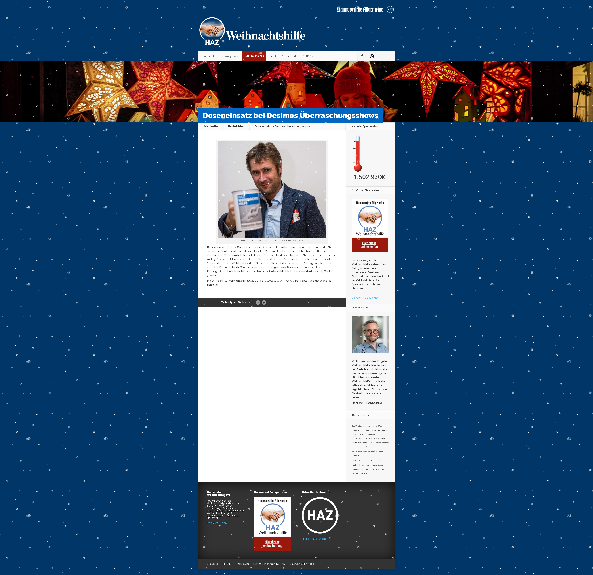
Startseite (211, 126)
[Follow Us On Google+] (371, 56)
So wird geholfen (230, 56)
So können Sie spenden (365, 297)
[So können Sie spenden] (370, 251)
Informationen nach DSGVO (269, 563)
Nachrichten (210, 56)
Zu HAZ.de (308, 56)
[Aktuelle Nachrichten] (320, 515)
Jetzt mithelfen (254, 56)
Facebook (258, 302)
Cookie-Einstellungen (313, 538)
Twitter (263, 302)
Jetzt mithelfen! (574, 551)
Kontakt (226, 563)
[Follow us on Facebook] (362, 56)
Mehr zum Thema (217, 522)
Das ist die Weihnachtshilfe (283, 56)
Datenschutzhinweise (302, 563)
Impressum (242, 563)
